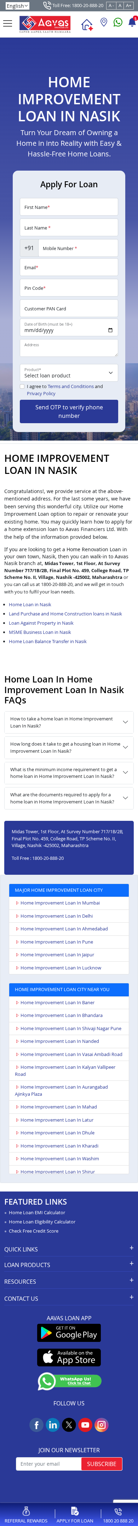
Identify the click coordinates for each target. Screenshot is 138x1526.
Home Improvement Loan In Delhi (57, 916)
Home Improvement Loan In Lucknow (61, 967)
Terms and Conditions (71, 386)
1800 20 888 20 (118, 1520)
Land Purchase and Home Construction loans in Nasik (65, 613)
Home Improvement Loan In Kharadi (59, 1146)
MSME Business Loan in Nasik (40, 632)
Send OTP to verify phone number (69, 411)
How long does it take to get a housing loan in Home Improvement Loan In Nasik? (65, 747)
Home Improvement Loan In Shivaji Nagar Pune (71, 1028)
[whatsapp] (118, 25)
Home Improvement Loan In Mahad (59, 1107)
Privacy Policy (41, 393)
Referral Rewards (26, 1520)
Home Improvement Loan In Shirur (58, 1171)
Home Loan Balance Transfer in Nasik (48, 641)
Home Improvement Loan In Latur (57, 1120)
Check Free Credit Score (33, 1231)
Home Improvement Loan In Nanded (60, 1041)
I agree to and (65, 390)
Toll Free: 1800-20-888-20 (77, 5)
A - (111, 5)
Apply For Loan (75, 1520)
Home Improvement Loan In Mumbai (60, 903)
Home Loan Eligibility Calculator (42, 1221)
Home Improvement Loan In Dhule (57, 1132)
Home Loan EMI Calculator (37, 1212)
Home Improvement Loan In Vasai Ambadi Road (71, 1054)
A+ (128, 5)
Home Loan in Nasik (30, 604)
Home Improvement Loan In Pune (57, 942)
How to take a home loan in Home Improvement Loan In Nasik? (61, 722)
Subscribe (101, 1464)
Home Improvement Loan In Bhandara (62, 1015)
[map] (103, 25)
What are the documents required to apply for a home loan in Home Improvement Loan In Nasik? (62, 798)
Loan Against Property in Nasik (41, 623)
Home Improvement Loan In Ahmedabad (64, 928)
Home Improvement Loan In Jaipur (57, 954)
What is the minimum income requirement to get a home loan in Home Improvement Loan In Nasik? (63, 773)
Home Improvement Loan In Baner (57, 1002)
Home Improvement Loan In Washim (60, 1158)
